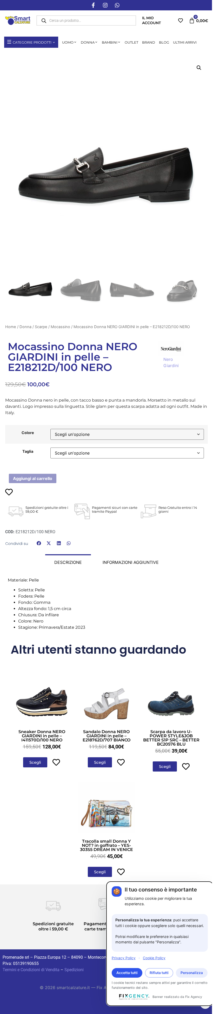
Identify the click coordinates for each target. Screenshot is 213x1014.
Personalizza (192, 973)
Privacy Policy (124, 958)
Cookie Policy (154, 958)
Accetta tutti (127, 973)
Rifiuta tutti (159, 973)
